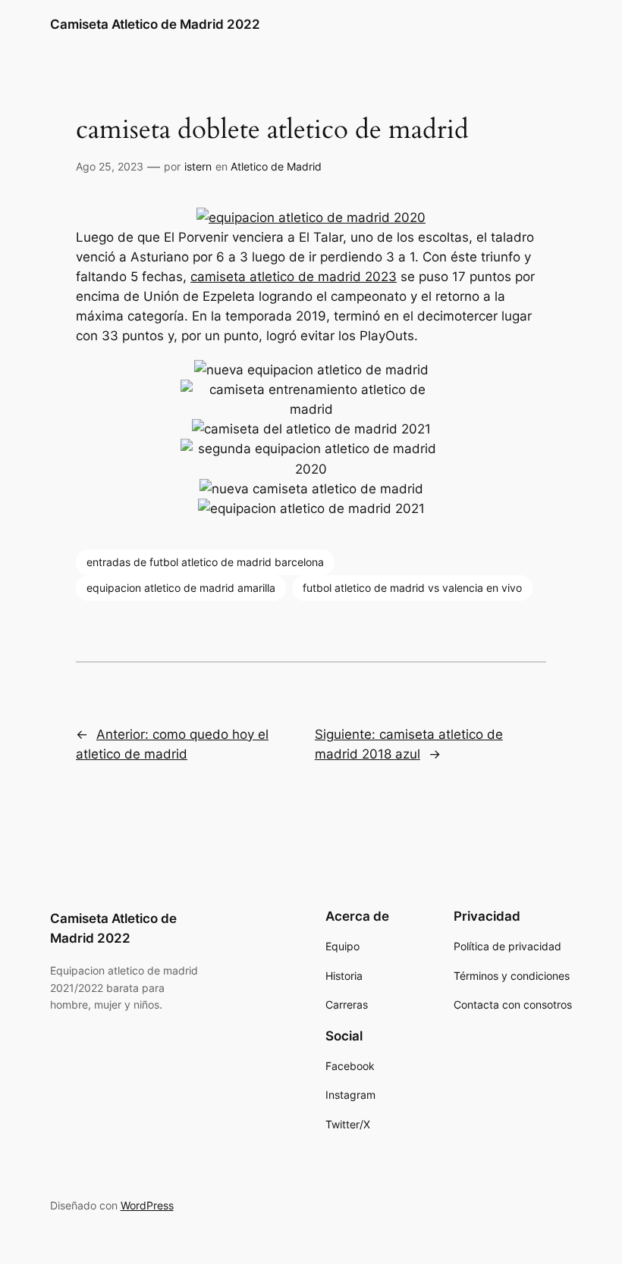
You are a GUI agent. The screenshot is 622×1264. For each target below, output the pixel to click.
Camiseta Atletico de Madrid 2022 (155, 24)
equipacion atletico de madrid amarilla (180, 587)
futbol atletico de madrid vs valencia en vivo (412, 587)
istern (198, 166)
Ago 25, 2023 (109, 166)
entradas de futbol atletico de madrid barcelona (205, 561)
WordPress (147, 1205)
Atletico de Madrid (276, 166)
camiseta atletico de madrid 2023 (293, 276)
